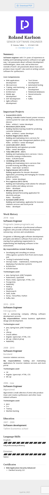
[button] (5, 443)
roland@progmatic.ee (26, 48)
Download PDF (26, 6)
